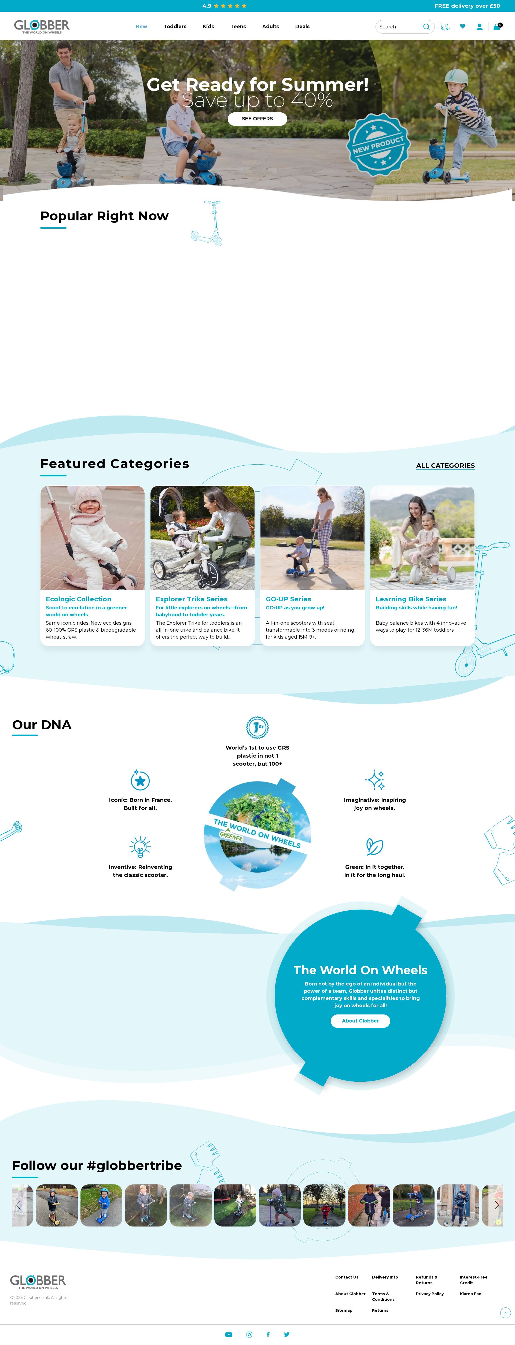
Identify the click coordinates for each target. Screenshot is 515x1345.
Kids (208, 26)
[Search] (426, 26)
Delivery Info (385, 1277)
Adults (270, 26)
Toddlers (175, 26)
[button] (19, 1205)
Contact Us (346, 1277)
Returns (380, 1310)
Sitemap (343, 1310)
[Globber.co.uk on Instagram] (249, 1334)
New (141, 26)
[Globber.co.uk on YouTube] (228, 1334)
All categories (445, 465)
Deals (302, 26)
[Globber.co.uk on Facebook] (268, 1334)
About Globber (360, 1021)
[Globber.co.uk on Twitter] (287, 1334)
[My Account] (479, 27)
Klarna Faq (470, 1293)
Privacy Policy (430, 1293)
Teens (238, 26)
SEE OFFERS (257, 119)
